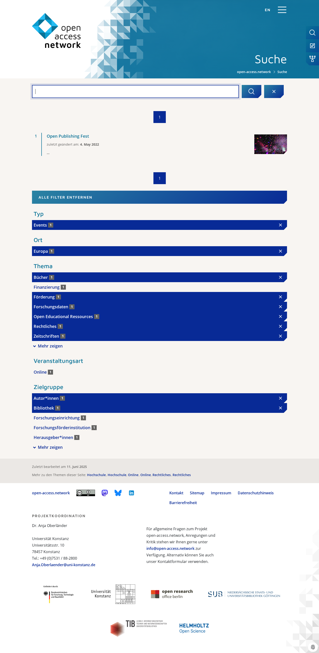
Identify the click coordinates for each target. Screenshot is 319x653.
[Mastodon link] (105, 493)
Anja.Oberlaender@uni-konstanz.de (63, 564)
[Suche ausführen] (251, 91)
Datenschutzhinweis (256, 492)
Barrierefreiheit (183, 502)
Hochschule (97, 475)
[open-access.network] (56, 30)
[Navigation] (282, 9)
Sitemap (197, 492)
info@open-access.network (170, 548)
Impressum (221, 492)
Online (133, 475)
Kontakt (176, 492)
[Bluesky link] (118, 493)
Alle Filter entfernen (65, 197)
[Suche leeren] (274, 91)
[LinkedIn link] (131, 493)
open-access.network (254, 72)
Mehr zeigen (50, 346)
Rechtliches (162, 475)
